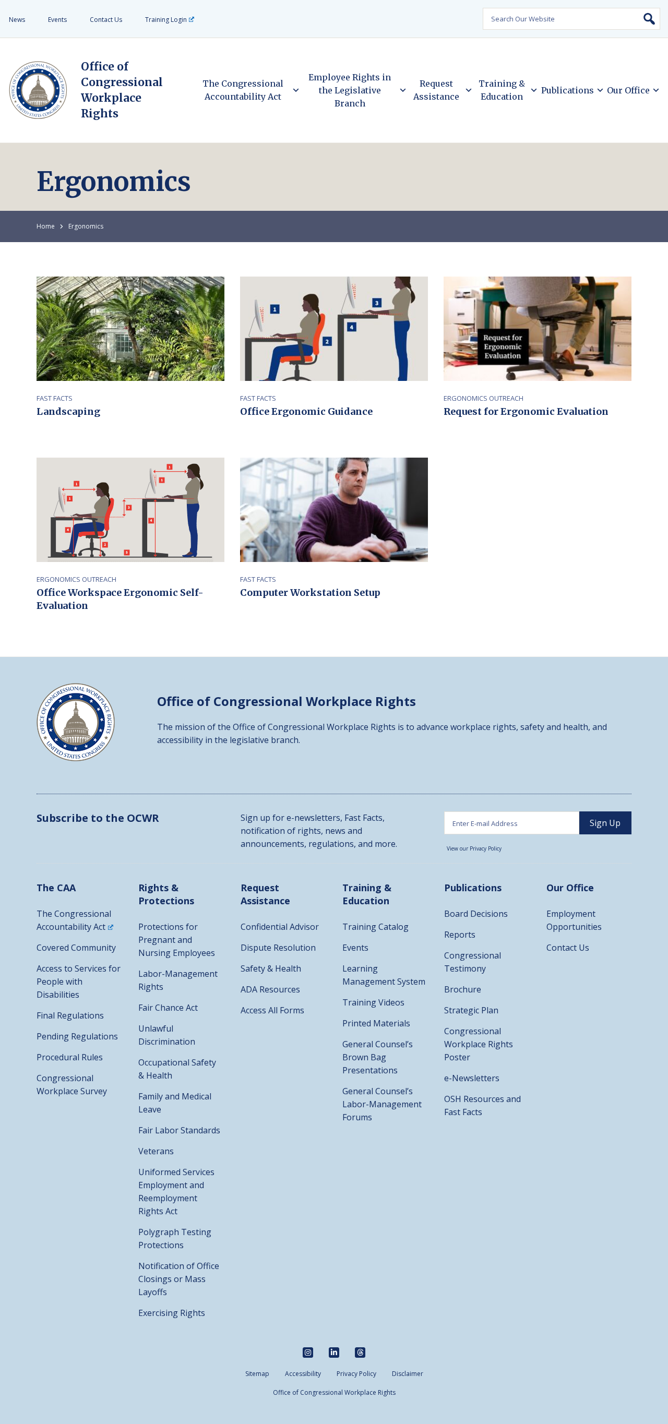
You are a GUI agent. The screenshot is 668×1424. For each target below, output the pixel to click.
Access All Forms (272, 1010)
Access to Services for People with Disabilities (79, 981)
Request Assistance (436, 90)
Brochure (462, 989)
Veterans (156, 1151)
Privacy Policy (356, 1373)
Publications (567, 90)
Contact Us (106, 19)
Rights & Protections (166, 894)
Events (57, 19)
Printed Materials (376, 1023)
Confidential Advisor (280, 926)
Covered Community (76, 947)
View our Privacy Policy (474, 848)
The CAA (56, 887)
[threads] (360, 1352)
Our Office (628, 90)
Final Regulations (70, 1015)
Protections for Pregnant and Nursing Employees (176, 940)
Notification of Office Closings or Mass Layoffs (178, 1279)
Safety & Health (271, 968)
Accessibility (303, 1373)
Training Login (166, 19)
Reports (459, 934)
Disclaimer (407, 1373)
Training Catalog (375, 926)
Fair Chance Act (168, 1007)
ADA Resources (270, 989)
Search (649, 18)
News (17, 19)
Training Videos (373, 1002)
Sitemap (257, 1373)
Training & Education (502, 90)
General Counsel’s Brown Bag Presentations (377, 1057)
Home (46, 226)
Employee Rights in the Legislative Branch (349, 90)
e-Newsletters (471, 1078)
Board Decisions (476, 913)
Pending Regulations (77, 1036)
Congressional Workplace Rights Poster (478, 1044)
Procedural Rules (70, 1057)
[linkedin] (334, 1352)
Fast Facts (55, 398)
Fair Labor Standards (179, 1130)
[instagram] (308, 1352)
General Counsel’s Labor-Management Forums (382, 1104)
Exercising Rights (171, 1313)
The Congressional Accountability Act (242, 90)
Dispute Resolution (278, 947)
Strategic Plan (471, 1010)
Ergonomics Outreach (483, 398)
